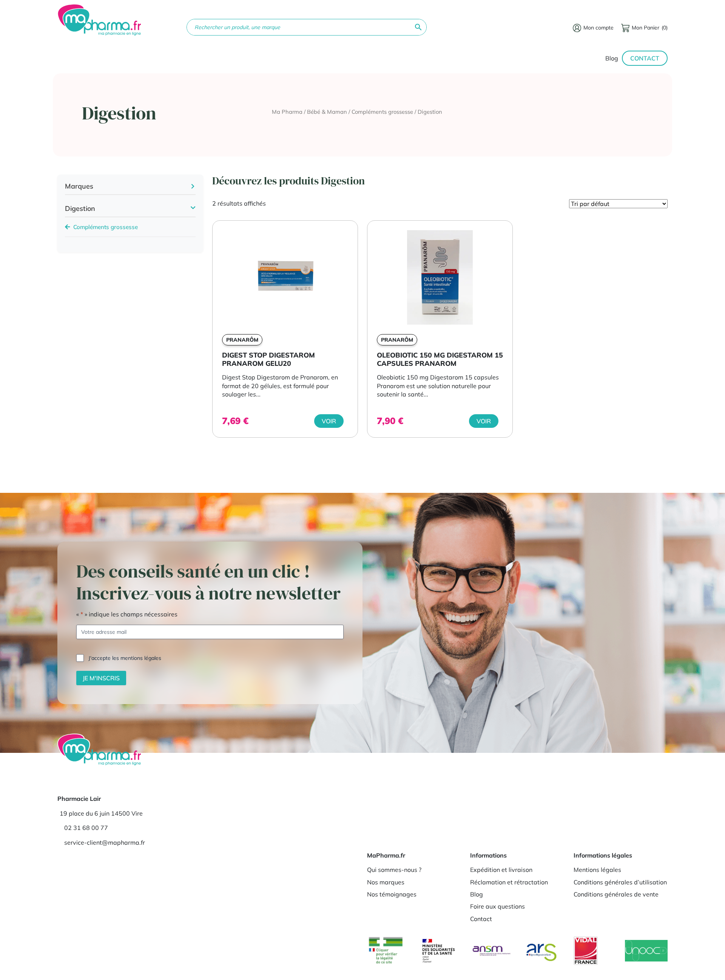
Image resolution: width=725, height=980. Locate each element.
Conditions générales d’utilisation (620, 882)
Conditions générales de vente (616, 894)
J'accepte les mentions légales (124, 658)
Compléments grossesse (382, 111)
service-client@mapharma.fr (104, 842)
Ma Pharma (287, 111)
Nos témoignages (391, 894)
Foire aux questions (497, 906)
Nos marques (385, 882)
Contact (644, 58)
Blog (611, 58)
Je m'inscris (101, 678)
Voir (329, 421)
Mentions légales (597, 869)
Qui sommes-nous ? (394, 869)
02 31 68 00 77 (86, 827)
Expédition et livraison (501, 869)
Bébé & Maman (327, 111)
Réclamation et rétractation (509, 882)
